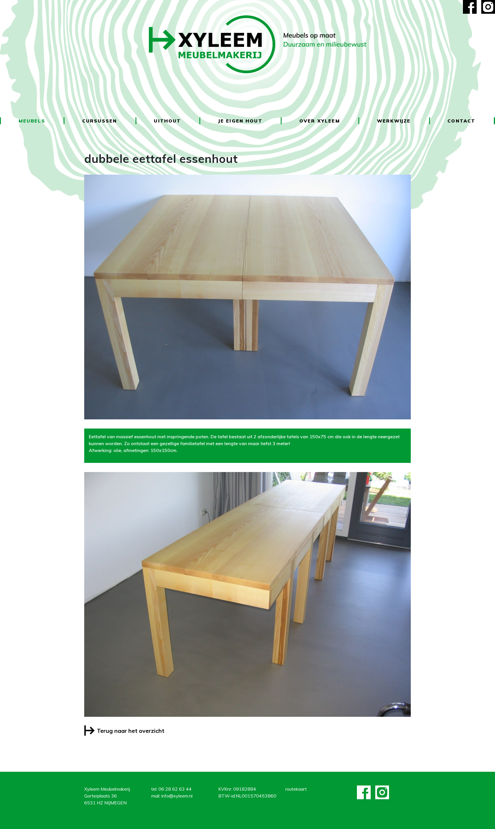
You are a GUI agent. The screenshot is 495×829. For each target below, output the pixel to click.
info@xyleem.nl (176, 796)
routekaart (296, 789)
